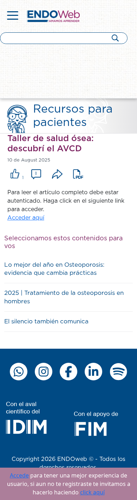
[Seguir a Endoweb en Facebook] (68, 371)
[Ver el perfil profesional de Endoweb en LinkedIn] (93, 371)
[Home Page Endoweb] (53, 15)
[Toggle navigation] (12, 16)
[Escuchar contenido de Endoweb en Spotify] (118, 371)
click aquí (92, 492)
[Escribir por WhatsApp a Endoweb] (18, 371)
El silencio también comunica (46, 321)
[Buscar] (115, 37)
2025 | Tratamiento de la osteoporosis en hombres (64, 297)
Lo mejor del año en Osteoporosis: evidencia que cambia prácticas (54, 269)
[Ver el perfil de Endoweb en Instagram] (43, 371)
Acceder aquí (25, 218)
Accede (19, 475)
